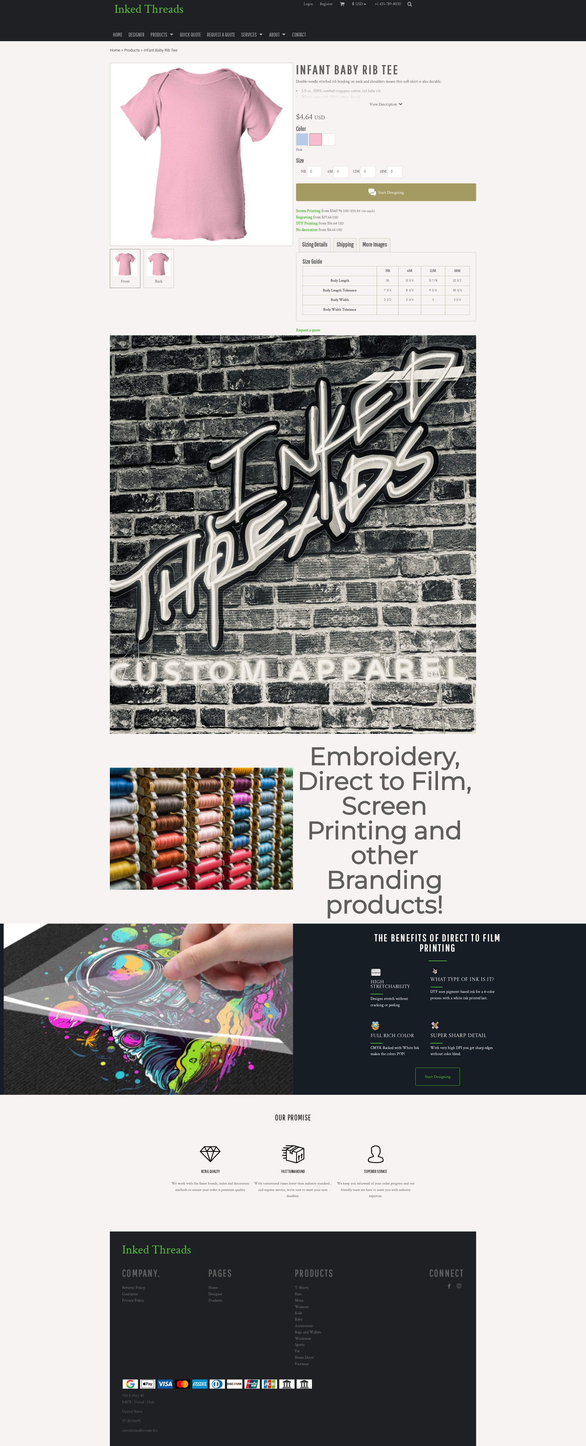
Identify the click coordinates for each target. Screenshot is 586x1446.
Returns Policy (133, 1287)
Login (308, 4)
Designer (215, 1294)
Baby (298, 1319)
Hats (298, 1294)
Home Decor (304, 1357)
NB (303, 171)
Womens (302, 1307)
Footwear (302, 1364)
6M (330, 171)
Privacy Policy (133, 1300)
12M (356, 171)
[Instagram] (459, 1286)
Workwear (303, 1338)
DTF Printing (307, 223)
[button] (360, 4)
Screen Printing (308, 211)
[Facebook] (449, 1286)
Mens (299, 1300)
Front (125, 281)
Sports (300, 1344)
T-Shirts (302, 1287)
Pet (297, 1351)
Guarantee (130, 1294)
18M (383, 171)
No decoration (307, 230)
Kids (298, 1313)
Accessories (304, 1326)
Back (158, 281)
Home (115, 50)
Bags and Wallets (308, 1332)
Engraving (304, 217)
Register (326, 4)
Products (132, 50)
